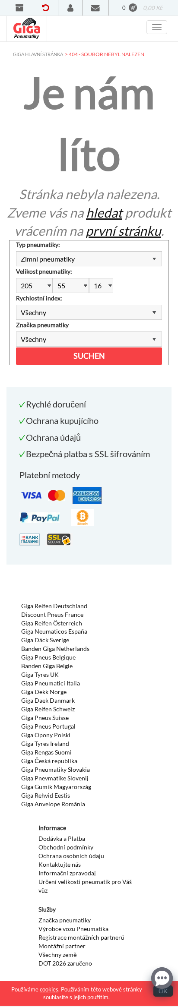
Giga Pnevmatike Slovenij (55, 778)
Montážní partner (62, 946)
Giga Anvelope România (53, 804)
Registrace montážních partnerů (81, 937)
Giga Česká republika (49, 760)
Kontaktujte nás (59, 864)
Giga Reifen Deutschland (54, 605)
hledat (104, 212)
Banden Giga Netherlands (55, 648)
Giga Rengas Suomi (46, 752)
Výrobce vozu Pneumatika (73, 928)
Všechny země (57, 954)
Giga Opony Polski (45, 735)
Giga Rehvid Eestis (45, 795)
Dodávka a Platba (61, 838)
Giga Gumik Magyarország (56, 786)
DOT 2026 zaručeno (65, 963)
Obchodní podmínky (65, 847)
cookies (49, 989)
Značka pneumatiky (42, 324)
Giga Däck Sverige (45, 640)
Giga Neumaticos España (54, 631)
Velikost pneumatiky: (44, 271)
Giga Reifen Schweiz (48, 709)
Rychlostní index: (39, 298)
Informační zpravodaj (67, 873)
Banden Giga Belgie (47, 665)
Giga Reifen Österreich (51, 623)
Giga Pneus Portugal (48, 726)
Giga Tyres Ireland (45, 743)
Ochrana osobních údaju (71, 855)
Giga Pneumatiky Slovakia (55, 769)
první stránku (123, 230)
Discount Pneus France (52, 614)
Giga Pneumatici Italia (50, 683)
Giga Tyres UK (40, 674)
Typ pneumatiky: (38, 244)
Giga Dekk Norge (44, 691)
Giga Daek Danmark (48, 700)
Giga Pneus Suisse (45, 717)
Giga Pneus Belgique (48, 657)
